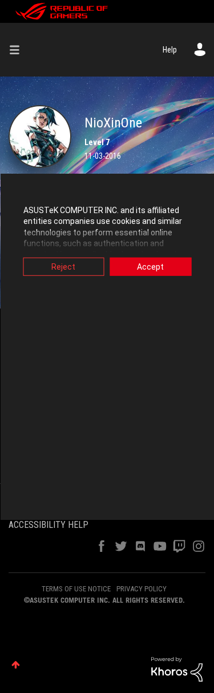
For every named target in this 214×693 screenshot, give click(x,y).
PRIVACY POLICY (141, 588)
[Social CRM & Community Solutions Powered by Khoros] (177, 668)
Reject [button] (63, 266)
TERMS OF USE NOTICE (76, 588)
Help (170, 49)
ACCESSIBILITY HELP (48, 524)
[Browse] (19, 49)
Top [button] (15, 665)
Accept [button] (150, 266)
